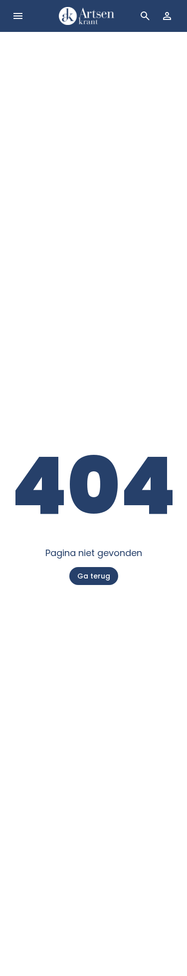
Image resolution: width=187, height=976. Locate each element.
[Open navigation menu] (18, 16)
